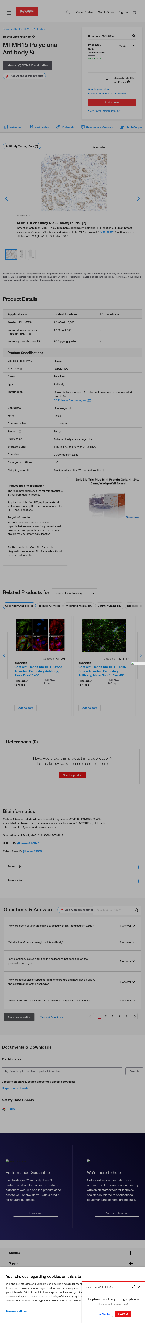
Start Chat (123, 1313)
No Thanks (104, 1314)
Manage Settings (16, 1311)
